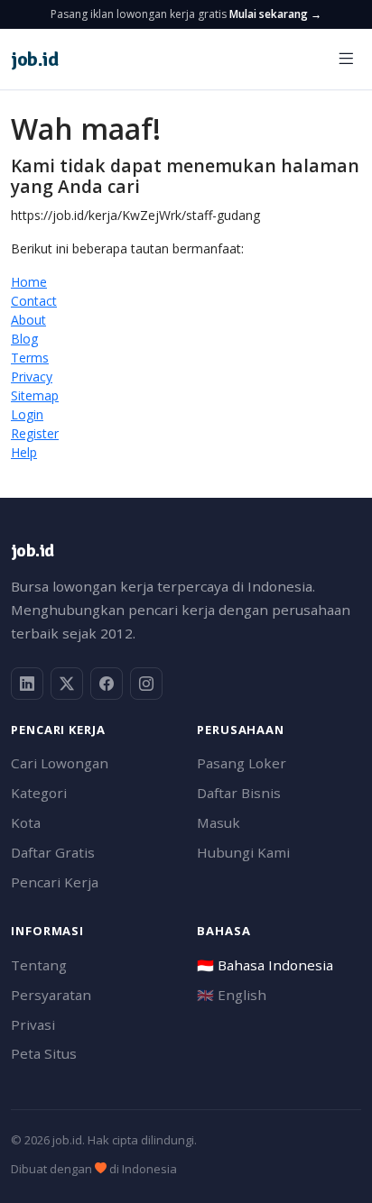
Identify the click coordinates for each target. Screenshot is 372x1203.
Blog (24, 338)
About (28, 319)
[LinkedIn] (27, 683)
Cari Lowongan (59, 763)
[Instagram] (146, 683)
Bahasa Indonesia (265, 965)
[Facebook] (106, 683)
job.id (32, 550)
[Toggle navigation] (345, 59)
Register (35, 433)
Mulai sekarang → (275, 14)
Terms (30, 357)
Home (29, 281)
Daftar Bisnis (239, 793)
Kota (26, 822)
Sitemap (35, 395)
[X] (67, 683)
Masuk (218, 822)
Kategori (39, 793)
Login (27, 414)
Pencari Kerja (54, 882)
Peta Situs (44, 1053)
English (231, 995)
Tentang (39, 965)
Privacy (31, 376)
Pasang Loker (241, 763)
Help (24, 452)
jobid (34, 59)
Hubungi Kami (243, 852)
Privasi (33, 1024)
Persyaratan (51, 995)
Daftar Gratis (53, 852)
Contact (34, 300)
